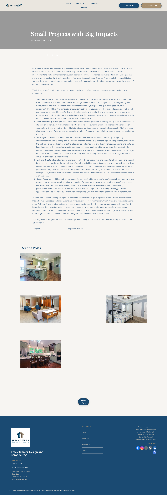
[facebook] (138, 448)
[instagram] (142, 448)
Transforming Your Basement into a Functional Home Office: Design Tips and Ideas (126, 346)
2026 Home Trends (116, 256)
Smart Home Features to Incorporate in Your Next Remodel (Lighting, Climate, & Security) (39, 374)
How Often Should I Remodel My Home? (38, 286)
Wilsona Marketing (68, 491)
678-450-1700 (17, 464)
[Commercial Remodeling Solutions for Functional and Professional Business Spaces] (40, 309)
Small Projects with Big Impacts (54, 228)
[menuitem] (69, 3)
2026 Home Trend (73, 298)
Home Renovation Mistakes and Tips (82, 343)
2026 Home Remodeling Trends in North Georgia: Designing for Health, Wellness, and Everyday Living (82, 259)
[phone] (150, 448)
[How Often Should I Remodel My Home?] (40, 267)
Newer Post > (130, 237)
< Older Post (36, 237)
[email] (146, 448)
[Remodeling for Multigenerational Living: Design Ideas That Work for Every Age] (126, 309)
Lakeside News (51, 222)
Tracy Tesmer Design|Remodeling (97, 228)
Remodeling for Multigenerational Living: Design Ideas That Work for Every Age (124, 329)
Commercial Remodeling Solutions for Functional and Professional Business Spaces (39, 329)
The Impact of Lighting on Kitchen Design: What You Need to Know (39, 389)
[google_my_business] (154, 452)
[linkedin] (154, 448)
